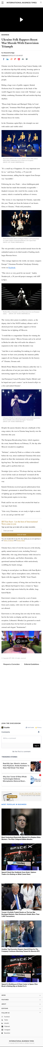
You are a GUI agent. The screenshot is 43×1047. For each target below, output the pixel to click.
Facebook (11, 267)
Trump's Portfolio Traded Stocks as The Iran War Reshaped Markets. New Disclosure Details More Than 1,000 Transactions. (20, 914)
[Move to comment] (26, 59)
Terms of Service (9, 540)
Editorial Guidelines (31, 664)
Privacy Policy (20, 540)
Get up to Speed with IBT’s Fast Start (29, 793)
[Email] (23, 59)
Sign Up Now (12, 796)
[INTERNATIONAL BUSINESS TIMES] (22, 3)
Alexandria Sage (9, 53)
